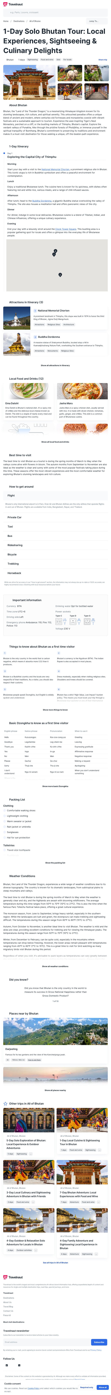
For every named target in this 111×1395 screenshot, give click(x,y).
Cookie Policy (34, 1388)
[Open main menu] (105, 4)
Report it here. (80, 1379)
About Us (7, 1302)
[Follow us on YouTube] (15, 1365)
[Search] (101, 12)
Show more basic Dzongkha (55, 786)
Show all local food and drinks (55, 442)
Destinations (8, 1298)
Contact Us (8, 1311)
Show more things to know (55, 710)
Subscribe (99, 1342)
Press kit (7, 1315)
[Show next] (104, 992)
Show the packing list (55, 863)
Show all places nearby (55, 1090)
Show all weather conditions (55, 966)
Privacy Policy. (96, 1350)
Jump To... (93, 21)
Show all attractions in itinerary (55, 365)
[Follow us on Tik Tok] (6, 1365)
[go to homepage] (13, 5)
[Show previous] (6, 992)
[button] (54, 155)
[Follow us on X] (19, 1365)
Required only (86, 1387)
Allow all (103, 1387)
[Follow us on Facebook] (24, 1365)
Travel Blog (8, 1306)
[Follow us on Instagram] (11, 1365)
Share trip (103, 60)
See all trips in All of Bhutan (55, 1262)
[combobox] (54, 12)
